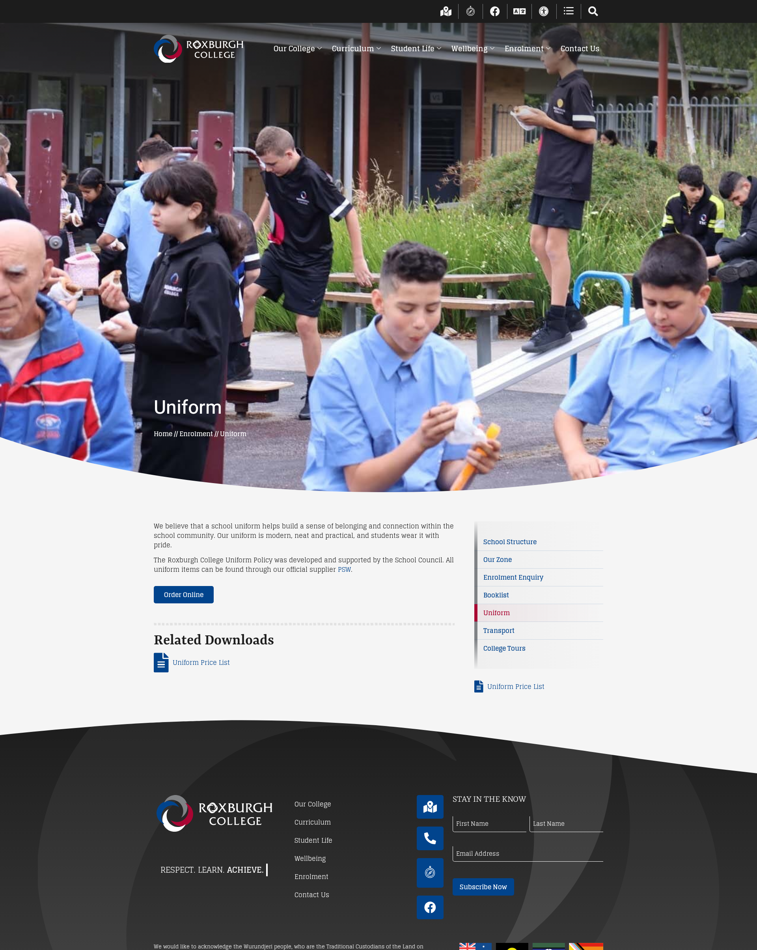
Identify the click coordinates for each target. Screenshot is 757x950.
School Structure (510, 541)
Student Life (412, 48)
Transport (499, 630)
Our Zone (497, 559)
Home (163, 433)
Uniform (496, 612)
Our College (294, 48)
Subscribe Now (483, 886)
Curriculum (353, 48)
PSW (344, 569)
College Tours (504, 648)
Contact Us (580, 48)
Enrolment (524, 48)
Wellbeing (469, 48)
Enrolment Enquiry (513, 577)
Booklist (496, 595)
